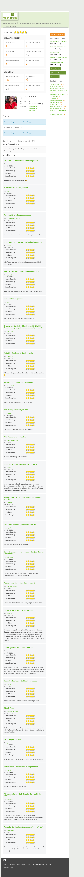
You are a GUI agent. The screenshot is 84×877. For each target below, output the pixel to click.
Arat (8, 164)
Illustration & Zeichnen (58, 94)
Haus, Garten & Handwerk (58, 91)
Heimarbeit (55, 77)
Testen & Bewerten (58, 100)
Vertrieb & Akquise (58, 106)
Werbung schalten (57, 115)
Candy (9, 770)
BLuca (9, 413)
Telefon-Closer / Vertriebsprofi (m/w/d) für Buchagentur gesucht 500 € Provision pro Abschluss (59, 43)
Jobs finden (7, 23)
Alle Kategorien (57, 84)
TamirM (9, 503)
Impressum (21, 864)
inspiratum (11, 830)
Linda (9, 467)
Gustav (9, 614)
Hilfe (5, 864)
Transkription (56, 104)
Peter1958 (10, 386)
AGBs (28, 864)
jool (8, 743)
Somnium (10, 275)
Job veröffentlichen (19, 23)
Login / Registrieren (53, 23)
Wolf (8, 528)
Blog (50, 864)
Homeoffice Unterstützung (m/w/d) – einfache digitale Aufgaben (59, 48)
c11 (8, 191)
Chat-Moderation (57, 86)
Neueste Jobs (55, 69)
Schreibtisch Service (13, 218)
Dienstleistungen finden (36, 23)
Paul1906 (10, 331)
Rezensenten (55, 53)
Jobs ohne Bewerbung (58, 73)
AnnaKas (10, 357)
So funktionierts (9, 26)
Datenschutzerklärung (40, 864)
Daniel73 (10, 799)
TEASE (9, 684)
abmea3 (10, 557)
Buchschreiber (12, 586)
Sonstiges (32, 110)
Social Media (33, 108)
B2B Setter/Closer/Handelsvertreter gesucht (59, 58)
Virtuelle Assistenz (57, 108)
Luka (9, 246)
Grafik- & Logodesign (58, 88)
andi (8, 302)
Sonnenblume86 (12, 712)
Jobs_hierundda (12, 440)
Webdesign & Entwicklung (59, 111)
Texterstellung (33, 106)
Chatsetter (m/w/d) (56, 64)
